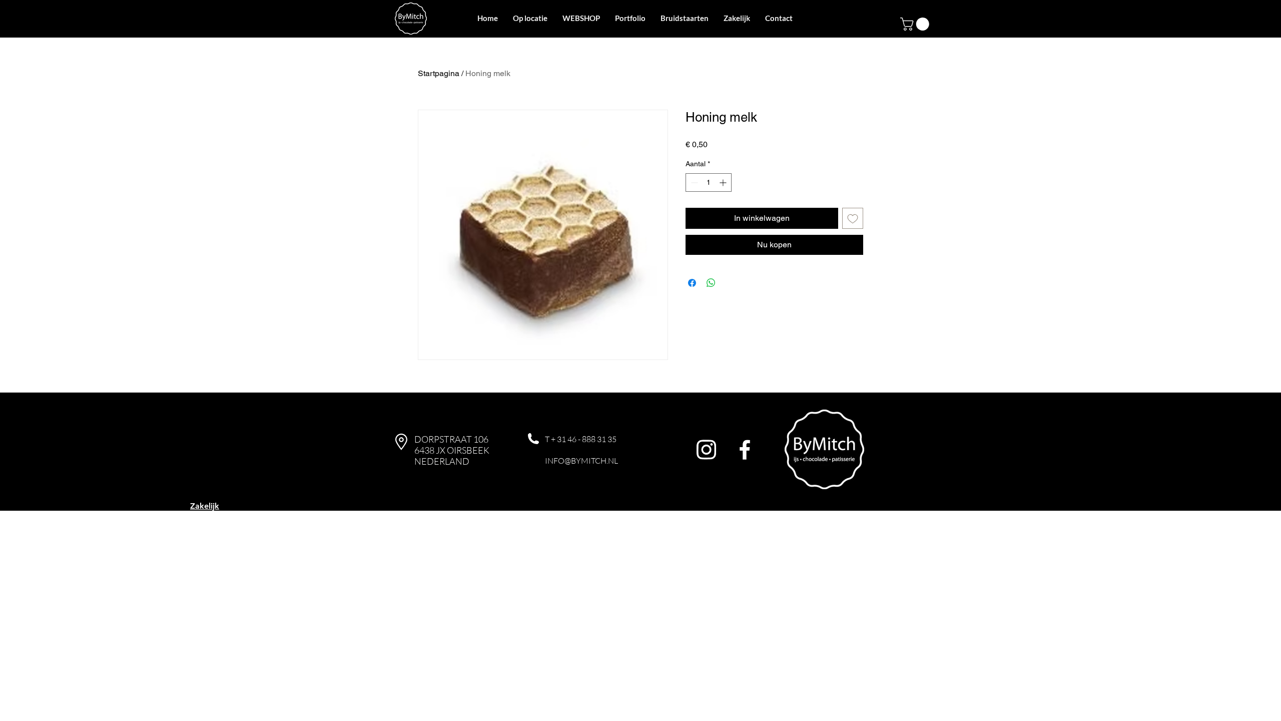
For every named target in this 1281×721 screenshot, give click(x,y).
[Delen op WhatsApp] (711, 283)
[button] (916, 24)
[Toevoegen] (852, 218)
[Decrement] (693, 182)
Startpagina (438, 73)
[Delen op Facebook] (692, 283)
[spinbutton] (709, 182)
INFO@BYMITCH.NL (581, 461)
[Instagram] (706, 449)
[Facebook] (745, 449)
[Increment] (724, 182)
